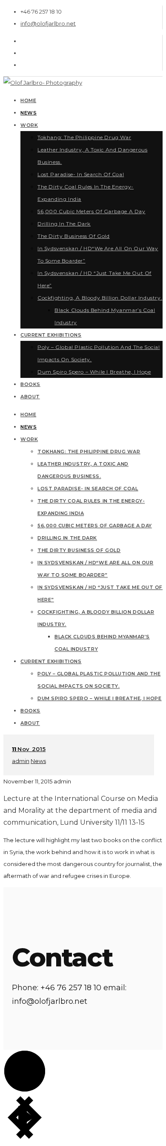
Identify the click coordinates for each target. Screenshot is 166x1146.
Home (28, 414)
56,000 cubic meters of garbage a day (94, 526)
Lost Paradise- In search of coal (87, 489)
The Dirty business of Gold (78, 550)
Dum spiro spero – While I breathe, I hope (99, 698)
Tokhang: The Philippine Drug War (88, 451)
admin (20, 760)
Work (29, 439)
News (28, 427)
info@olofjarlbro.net (48, 23)
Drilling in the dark (67, 538)
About (30, 723)
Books (30, 711)
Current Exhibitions (50, 661)
